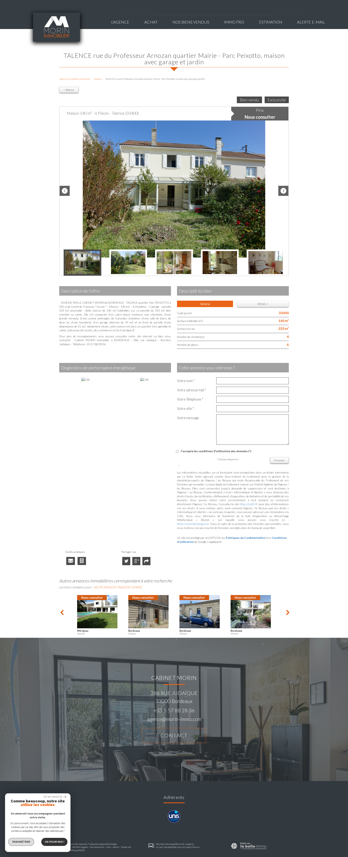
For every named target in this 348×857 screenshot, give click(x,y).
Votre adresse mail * (191, 390)
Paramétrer (21, 841)
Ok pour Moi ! (54, 841)
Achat (150, 22)
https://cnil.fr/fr (249, 504)
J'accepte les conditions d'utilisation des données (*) (216, 451)
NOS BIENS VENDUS (191, 22)
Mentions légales (80, 847)
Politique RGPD (77, 850)
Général (205, 303)
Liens (108, 847)
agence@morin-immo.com (174, 719)
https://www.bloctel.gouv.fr (193, 524)
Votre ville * (185, 408)
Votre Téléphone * (190, 399)
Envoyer (279, 460)
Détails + (262, 303)
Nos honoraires (97, 847)
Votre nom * (186, 381)
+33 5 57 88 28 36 (174, 710)
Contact (174, 735)
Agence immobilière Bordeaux (74, 78)
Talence (98, 78)
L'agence (120, 22)
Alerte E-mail (311, 22)
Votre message (188, 418)
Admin (116, 847)
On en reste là (53, 796)
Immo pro (234, 22)
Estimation (270, 22)
